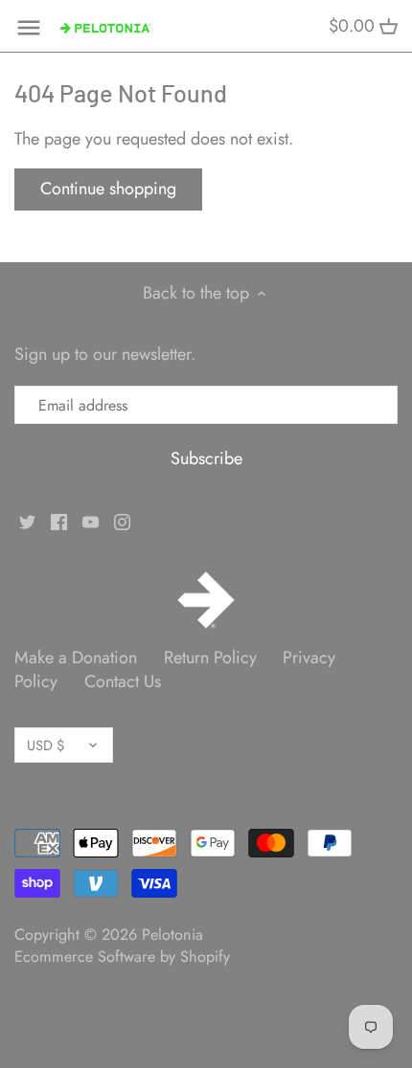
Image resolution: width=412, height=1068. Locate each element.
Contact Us (122, 681)
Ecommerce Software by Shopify (122, 957)
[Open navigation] (28, 27)
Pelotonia (172, 934)
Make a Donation (75, 657)
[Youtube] (90, 521)
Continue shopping (108, 188)
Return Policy (210, 657)
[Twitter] (27, 521)
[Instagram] (122, 521)
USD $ (45, 745)
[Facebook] (59, 521)
